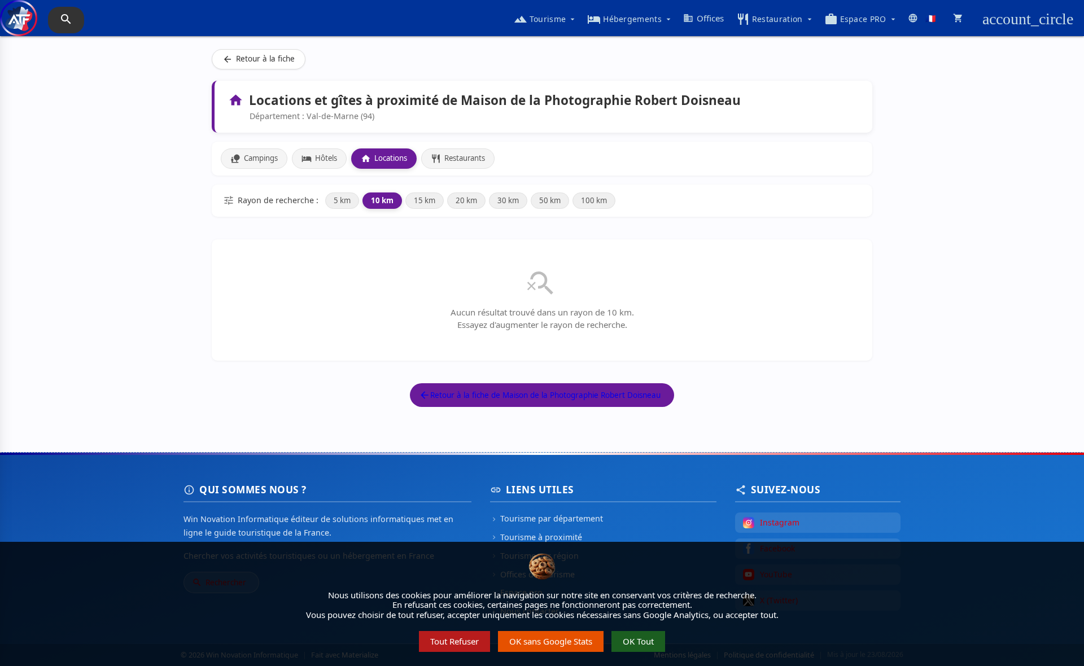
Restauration (775, 19)
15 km (424, 200)
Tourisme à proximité (536, 537)
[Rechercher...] (66, 20)
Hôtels (319, 158)
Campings (254, 158)
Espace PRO (861, 19)
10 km (382, 200)
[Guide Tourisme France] (18, 23)
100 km (594, 200)
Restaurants (458, 158)
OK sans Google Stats (550, 641)
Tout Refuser (454, 641)
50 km (550, 200)
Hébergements (630, 19)
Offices (703, 18)
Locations (384, 158)
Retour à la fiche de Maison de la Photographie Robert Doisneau (540, 395)
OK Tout (638, 641)
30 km (508, 200)
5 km (342, 200)
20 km (466, 200)
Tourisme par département (546, 518)
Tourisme (545, 19)
